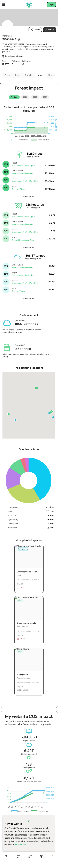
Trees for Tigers (18, 290)
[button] (50, 411)
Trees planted (29, 764)
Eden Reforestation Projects (23, 164)
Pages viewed (29, 737)
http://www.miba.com (14, 56)
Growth (28, 75)
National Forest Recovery (22, 172)
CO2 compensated (29, 751)
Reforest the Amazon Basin (23, 239)
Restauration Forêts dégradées (25, 180)
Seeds (17, 75)
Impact (40, 75)
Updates (52, 75)
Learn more (17, 331)
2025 (35, 97)
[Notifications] (52, 856)
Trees (7, 75)
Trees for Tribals (18, 188)
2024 (45, 97)
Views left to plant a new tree (29, 778)
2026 (25, 97)
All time (14, 97)
